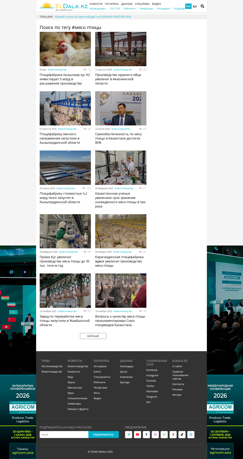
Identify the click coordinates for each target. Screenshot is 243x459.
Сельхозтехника (77, 398)
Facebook (151, 370)
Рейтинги (99, 382)
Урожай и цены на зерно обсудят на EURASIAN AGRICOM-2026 (93, 16)
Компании (126, 377)
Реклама (177, 389)
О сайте (177, 366)
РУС (188, 6)
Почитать (101, 361)
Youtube (151, 380)
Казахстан (74, 371)
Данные (126, 361)
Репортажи (100, 387)
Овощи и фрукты (78, 409)
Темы (45, 361)
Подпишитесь (103, 434)
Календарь (126, 366)
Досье (123, 371)
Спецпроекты (102, 377)
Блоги (97, 371)
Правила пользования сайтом (180, 375)
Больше (93, 336)
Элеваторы (74, 403)
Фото (97, 393)
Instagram (152, 375)
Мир (70, 377)
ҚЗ (195, 6)
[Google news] (190, 434)
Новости (75, 361)
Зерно (71, 382)
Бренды (125, 382)
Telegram (151, 396)
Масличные (75, 387)
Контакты (178, 384)
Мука (71, 393)
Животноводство (57, 69)
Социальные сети (156, 362)
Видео (97, 398)
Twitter (150, 386)
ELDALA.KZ (180, 361)
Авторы (177, 394)
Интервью (100, 366)
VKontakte (152, 391)
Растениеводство (51, 366)
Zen (148, 402)
